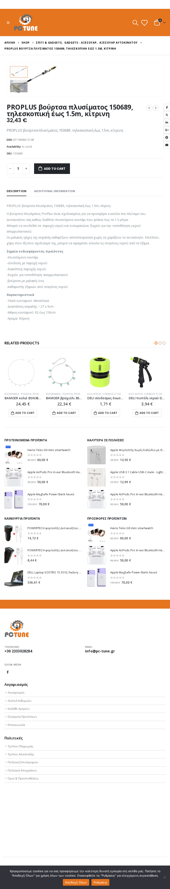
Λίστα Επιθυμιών (19, 701)
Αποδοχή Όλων (76, 882)
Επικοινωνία (16, 725)
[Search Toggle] (135, 23)
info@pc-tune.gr (100, 651)
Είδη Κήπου (94, 393)
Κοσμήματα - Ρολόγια (17, 393)
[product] (22, 372)
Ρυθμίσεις (100, 882)
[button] (156, 343)
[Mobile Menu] (8, 22)
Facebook (7, 672)
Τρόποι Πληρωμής (20, 746)
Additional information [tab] (54, 191)
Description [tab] (16, 191)
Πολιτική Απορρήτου (22, 770)
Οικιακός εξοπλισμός (116, 393)
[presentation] (158, 79)
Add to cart (55, 168)
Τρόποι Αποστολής (21, 754)
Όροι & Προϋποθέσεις (23, 778)
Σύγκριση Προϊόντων (22, 717)
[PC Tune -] (26, 22)
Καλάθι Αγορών (18, 709)
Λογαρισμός (16, 692)
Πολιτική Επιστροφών (23, 762)
